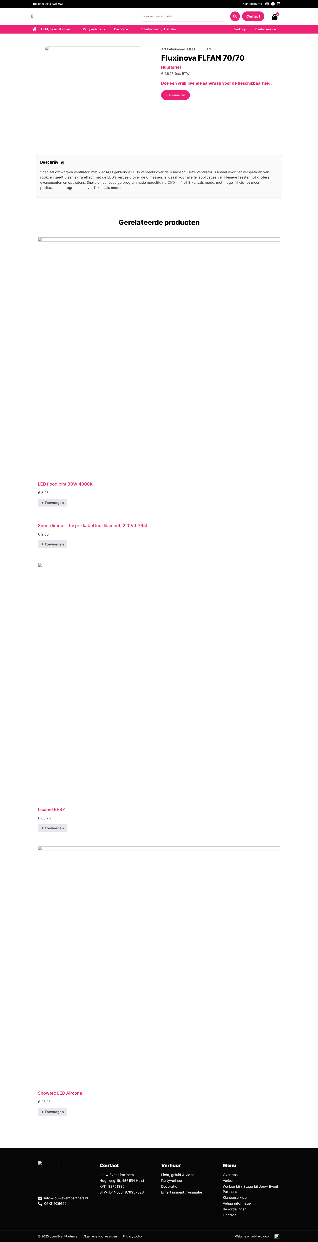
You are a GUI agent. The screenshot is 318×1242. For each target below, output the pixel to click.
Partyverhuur (92, 29)
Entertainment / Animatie (158, 29)
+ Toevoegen (52, 502)
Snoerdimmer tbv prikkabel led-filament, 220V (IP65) (93, 525)
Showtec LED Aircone (60, 1093)
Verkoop (240, 29)
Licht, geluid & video (55, 29)
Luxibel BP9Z (51, 809)
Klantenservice (265, 29)
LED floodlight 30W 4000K (65, 484)
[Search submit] (235, 16)
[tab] (52, 162)
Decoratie (121, 29)
